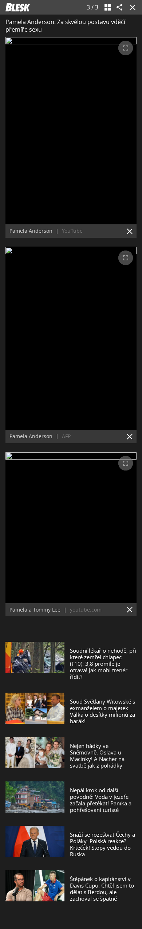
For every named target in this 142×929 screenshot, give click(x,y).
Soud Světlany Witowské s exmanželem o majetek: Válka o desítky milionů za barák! (102, 711)
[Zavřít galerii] (131, 7)
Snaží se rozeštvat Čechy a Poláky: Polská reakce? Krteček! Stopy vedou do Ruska (102, 844)
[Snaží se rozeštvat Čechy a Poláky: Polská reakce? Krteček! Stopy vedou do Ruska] (34, 844)
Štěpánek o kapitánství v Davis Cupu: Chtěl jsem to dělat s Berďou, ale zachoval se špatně (102, 888)
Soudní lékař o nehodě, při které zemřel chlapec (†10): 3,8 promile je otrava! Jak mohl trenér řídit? (103, 663)
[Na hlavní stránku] (17, 7)
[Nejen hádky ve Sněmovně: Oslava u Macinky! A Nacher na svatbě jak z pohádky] (34, 755)
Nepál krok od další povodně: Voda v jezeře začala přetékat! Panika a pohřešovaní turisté (100, 799)
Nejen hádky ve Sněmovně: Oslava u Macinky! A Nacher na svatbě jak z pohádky (97, 755)
